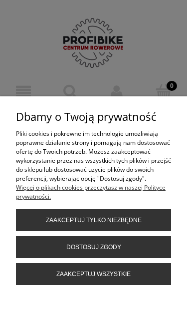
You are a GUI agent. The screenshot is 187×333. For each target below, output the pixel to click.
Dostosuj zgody (93, 247)
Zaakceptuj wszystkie (93, 274)
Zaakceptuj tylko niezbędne (94, 220)
